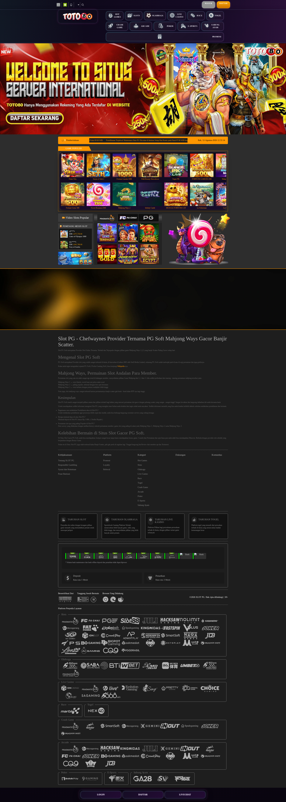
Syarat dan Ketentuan (67, 469)
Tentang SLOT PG (66, 460)
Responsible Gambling (67, 465)
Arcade (145, 26)
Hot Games (117, 15)
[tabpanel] (143, 88)
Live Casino (179, 15)
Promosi (216, 37)
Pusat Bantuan (64, 474)
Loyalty (106, 465)
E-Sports (192, 26)
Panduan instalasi (260, 304)
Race (199, 16)
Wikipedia (121, 366)
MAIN (74, 165)
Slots (137, 16)
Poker (170, 26)
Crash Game (119, 26)
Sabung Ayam (215, 26)
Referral (106, 469)
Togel (218, 16)
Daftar (223, 3)
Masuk (208, 3)
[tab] (107, 217)
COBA (109, 230)
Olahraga (157, 16)
